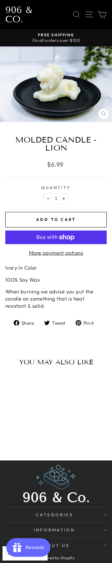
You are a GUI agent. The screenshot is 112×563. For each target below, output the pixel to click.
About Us (54, 545)
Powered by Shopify (56, 557)
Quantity (56, 187)
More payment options (56, 252)
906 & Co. (18, 14)
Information (54, 529)
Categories (54, 514)
